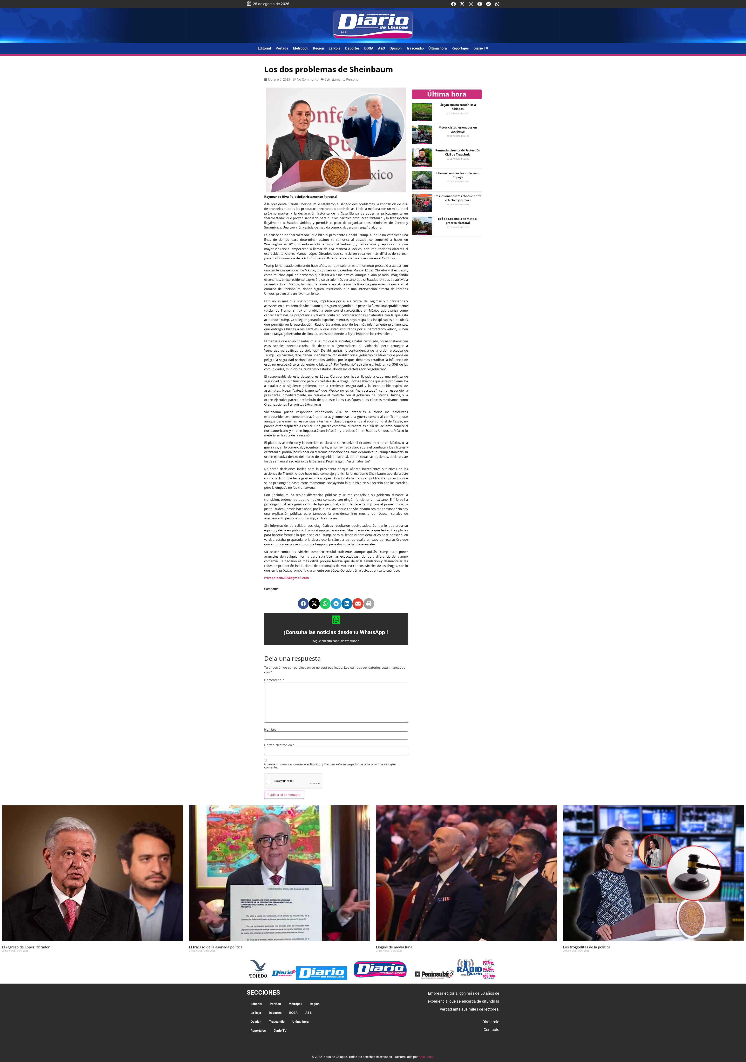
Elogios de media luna (394, 947)
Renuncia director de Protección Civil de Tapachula (457, 152)
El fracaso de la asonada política (215, 947)
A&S (381, 48)
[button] (303, 603)
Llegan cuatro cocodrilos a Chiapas (458, 107)
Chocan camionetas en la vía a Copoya (457, 175)
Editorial (264, 48)
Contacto (491, 1029)
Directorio (490, 1021)
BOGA (368, 48)
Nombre (271, 729)
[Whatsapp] (497, 4)
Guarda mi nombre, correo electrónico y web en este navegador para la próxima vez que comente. (330, 766)
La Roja (335, 48)
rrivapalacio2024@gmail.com (286, 578)
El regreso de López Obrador (26, 947)
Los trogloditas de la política (586, 947)
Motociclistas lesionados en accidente (458, 129)
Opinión (396, 48)
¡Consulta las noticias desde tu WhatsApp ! (336, 632)
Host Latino (426, 1057)
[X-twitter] (462, 4)
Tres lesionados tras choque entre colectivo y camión (458, 198)
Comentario (274, 679)
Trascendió (415, 48)
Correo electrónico (279, 745)
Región (318, 48)
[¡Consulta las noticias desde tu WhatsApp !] (336, 620)
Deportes (352, 48)
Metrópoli (300, 48)
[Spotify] (488, 4)
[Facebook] (453, 4)
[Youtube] (479, 4)
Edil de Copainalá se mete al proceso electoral (458, 221)
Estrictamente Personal (342, 79)
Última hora (437, 48)
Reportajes (460, 48)
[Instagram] (471, 4)
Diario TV (480, 48)
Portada (282, 48)
